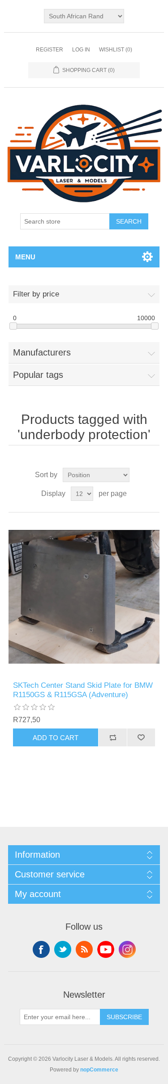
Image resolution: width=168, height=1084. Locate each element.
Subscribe (124, 1016)
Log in (81, 50)
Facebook (41, 949)
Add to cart (55, 737)
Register (49, 50)
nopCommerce (99, 1070)
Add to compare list (112, 737)
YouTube (105, 949)
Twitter (62, 949)
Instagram (127, 949)
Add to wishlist (141, 737)
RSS (84, 949)
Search (129, 221)
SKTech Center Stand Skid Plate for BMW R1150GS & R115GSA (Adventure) (83, 690)
